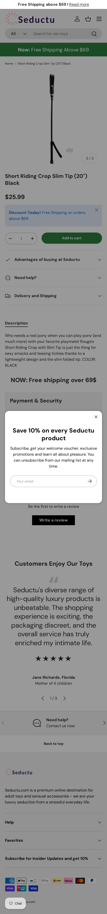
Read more (79, 4)
